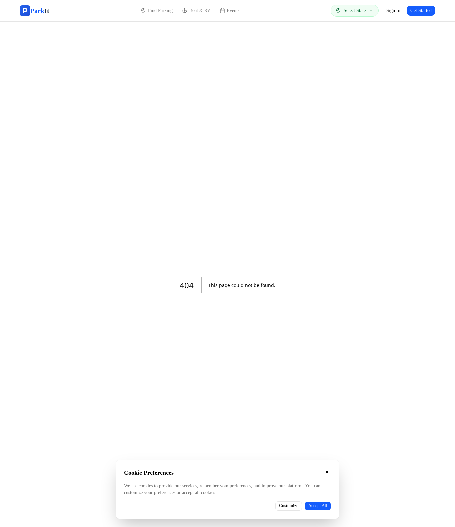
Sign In (393, 10)
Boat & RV (199, 10)
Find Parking (160, 10)
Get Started (421, 10)
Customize (288, 505)
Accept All (317, 505)
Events (233, 10)
